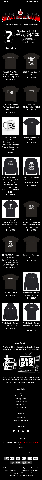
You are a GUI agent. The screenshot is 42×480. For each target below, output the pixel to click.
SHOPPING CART (34, 2)
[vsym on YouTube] (28, 431)
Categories (21, 417)
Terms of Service (21, 402)
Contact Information (21, 407)
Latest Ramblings (21, 343)
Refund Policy (21, 404)
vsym (27, 473)
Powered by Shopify (26, 475)
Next (36, 36)
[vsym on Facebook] (19, 431)
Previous (6, 36)
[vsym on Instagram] (23, 431)
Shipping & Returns (21, 396)
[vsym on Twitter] (14, 431)
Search (21, 393)
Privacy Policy (21, 399)
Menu (6, 2)
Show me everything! (21, 420)
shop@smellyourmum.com (29, 442)
